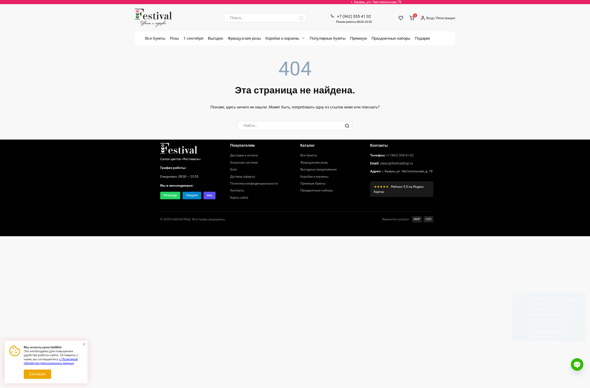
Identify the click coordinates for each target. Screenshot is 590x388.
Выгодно (215, 38)
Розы (174, 38)
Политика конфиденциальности (254, 183)
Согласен (37, 374)
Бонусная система (244, 162)
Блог (233, 169)
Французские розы (244, 38)
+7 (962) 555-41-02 (400, 155)
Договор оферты (242, 176)
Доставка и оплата (244, 155)
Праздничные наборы (391, 38)
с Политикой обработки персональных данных (51, 361)
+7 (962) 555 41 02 (354, 19)
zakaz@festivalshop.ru (396, 163)
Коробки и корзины (282, 38)
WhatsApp (170, 195)
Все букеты (155, 38)
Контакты (237, 190)
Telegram (192, 195)
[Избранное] (400, 18)
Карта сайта (239, 197)
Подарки (422, 38)
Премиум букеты (312, 183)
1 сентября (193, 38)
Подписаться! (547, 370)
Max (209, 195)
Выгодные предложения (318, 169)
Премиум (358, 38)
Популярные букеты (327, 38)
